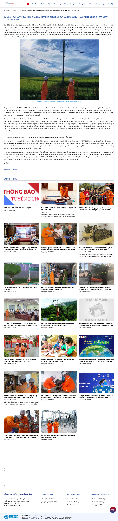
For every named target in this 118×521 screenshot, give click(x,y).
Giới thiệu (35, 4)
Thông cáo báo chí (85, 4)
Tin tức (43, 4)
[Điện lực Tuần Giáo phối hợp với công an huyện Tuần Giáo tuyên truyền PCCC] (59, 274)
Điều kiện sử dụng (98, 502)
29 (4, 469)
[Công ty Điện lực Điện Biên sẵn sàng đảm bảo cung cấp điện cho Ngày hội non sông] (21, 346)
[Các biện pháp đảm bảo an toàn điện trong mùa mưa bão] (21, 274)
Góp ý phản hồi (97, 505)
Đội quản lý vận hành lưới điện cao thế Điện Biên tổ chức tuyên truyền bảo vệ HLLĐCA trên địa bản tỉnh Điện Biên (58, 248)
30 (4, 470)
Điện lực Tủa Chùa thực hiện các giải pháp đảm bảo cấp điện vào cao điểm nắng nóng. (57, 324)
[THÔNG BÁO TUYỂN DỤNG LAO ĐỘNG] (21, 194)
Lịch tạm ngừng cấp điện (49, 502)
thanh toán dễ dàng (72, 502)
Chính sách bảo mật (98, 499)
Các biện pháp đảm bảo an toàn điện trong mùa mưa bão (20, 288)
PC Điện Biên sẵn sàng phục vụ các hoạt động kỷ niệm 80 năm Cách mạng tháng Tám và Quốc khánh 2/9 (96, 209)
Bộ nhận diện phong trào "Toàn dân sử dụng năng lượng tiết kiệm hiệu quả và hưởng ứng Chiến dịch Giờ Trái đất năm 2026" (96, 360)
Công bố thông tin (70, 4)
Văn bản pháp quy (99, 4)
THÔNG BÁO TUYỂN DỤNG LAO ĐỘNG (17, 208)
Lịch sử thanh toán (72, 499)
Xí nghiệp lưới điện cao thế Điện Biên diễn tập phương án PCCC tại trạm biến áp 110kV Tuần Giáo (95, 288)
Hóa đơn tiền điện (72, 505)
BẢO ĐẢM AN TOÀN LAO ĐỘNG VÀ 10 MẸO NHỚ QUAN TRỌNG (58, 209)
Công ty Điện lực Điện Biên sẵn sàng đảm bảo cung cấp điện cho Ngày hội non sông (20, 360)
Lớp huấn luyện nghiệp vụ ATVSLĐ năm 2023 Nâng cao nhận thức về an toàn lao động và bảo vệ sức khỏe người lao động (21, 324)
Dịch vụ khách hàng (54, 4)
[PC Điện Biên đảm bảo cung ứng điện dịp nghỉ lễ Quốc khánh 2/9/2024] (59, 421)
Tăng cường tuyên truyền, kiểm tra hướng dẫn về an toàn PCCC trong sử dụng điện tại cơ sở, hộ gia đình (21, 436)
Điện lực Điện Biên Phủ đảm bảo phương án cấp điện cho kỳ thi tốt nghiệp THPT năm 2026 (20, 396)
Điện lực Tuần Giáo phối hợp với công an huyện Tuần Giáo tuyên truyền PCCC (57, 288)
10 (4, 465)
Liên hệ (110, 4)
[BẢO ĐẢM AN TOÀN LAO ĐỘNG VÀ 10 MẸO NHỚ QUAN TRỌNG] (59, 194)
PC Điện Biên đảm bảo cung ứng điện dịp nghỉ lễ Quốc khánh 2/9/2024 (58, 436)
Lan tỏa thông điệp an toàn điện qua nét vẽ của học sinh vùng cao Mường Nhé (57, 360)
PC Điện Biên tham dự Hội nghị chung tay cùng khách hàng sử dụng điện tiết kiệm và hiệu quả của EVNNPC (21, 248)
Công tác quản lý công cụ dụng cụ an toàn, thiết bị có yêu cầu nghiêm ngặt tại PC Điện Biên (96, 248)
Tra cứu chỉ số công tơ (48, 499)
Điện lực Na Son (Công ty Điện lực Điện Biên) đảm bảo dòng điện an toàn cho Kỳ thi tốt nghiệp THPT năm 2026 (58, 396)
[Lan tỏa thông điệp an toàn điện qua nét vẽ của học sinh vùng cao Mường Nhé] (59, 346)
